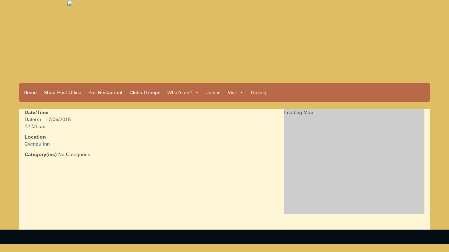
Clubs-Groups (144, 92)
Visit (232, 92)
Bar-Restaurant (105, 92)
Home (30, 92)
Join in (213, 92)
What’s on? (179, 92)
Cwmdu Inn (37, 144)
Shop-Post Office (62, 92)
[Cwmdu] (224, 39)
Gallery (259, 92)
